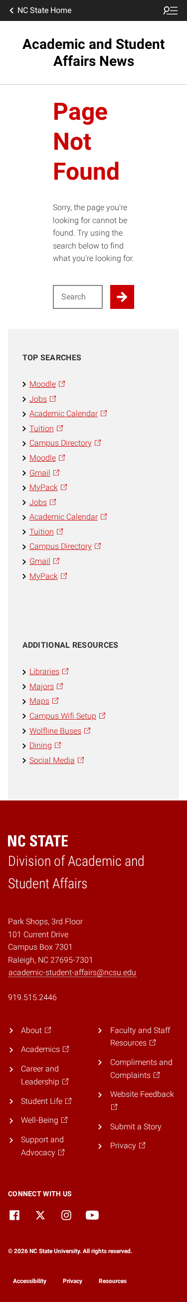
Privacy (72, 1281)
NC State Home (44, 10)
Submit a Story (136, 1126)
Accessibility (29, 1281)
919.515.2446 (32, 997)
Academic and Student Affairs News (93, 52)
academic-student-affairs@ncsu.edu (72, 972)
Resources (113, 1281)
